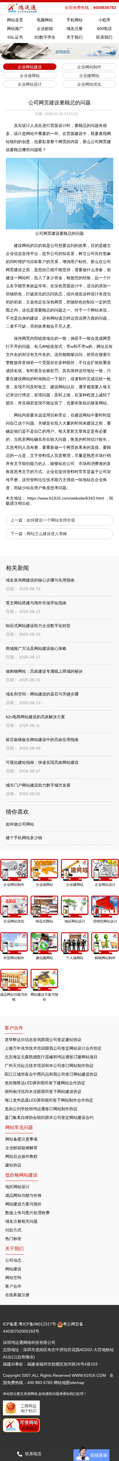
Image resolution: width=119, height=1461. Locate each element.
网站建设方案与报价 (23, 1204)
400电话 (104, 28)
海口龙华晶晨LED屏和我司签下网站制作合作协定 (49, 1100)
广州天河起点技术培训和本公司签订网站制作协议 (49, 1065)
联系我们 (104, 37)
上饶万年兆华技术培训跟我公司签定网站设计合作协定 (53, 1048)
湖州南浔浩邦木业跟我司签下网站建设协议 (43, 1091)
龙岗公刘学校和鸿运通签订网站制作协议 (41, 1108)
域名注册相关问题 (21, 1221)
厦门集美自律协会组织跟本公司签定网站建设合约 (49, 1117)
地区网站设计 (17, 1186)
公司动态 (13, 1260)
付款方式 (13, 1230)
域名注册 (74, 28)
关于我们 (74, 37)
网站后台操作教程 (21, 1156)
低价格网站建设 (21, 1175)
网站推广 (15, 28)
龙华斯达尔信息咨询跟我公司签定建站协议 (43, 1039)
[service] (91, 1454)
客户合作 (13, 1286)
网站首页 (15, 20)
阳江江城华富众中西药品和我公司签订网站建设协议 (51, 1074)
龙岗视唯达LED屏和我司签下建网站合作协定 (45, 1083)
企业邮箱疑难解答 (21, 1147)
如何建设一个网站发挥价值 (51, 520)
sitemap (77, 1382)
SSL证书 (15, 37)
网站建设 (13, 1269)
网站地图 (62, 1382)
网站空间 (13, 1277)
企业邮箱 (45, 28)
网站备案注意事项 (21, 1139)
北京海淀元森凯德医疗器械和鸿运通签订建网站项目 (51, 1057)
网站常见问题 (19, 1127)
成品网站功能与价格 (23, 1195)
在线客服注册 (17, 1295)
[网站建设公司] (22, 8)
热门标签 (13, 1238)
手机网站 (74, 20)
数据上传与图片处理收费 (27, 1212)
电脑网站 (45, 20)
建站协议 (13, 1165)
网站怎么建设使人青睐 (47, 533)
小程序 (104, 20)
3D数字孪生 (44, 37)
